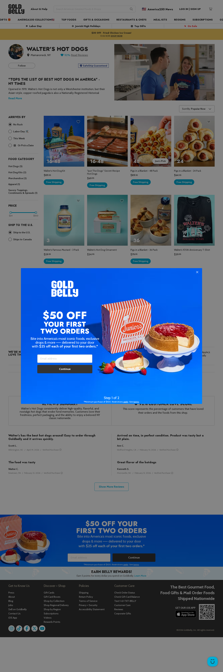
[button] (111, 336)
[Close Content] (197, 272)
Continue (65, 369)
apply (125, 401)
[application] (213, 662)
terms (136, 401)
